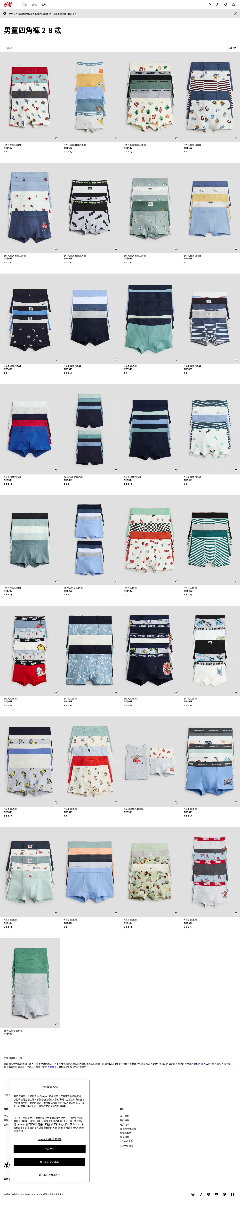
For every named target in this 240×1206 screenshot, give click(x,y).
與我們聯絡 (125, 1132)
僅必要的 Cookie (49, 1162)
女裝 (24, 4)
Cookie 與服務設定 (49, 1175)
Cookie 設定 (126, 1145)
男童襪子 (51, 1066)
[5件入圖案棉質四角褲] (90, 97)
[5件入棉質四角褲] (30, 97)
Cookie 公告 (126, 1141)
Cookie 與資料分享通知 (49, 1139)
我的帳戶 (124, 1120)
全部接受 (49, 1149)
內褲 (200, 1063)
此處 (57, 13)
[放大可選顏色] (6, 152)
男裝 (34, 4)
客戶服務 (124, 1116)
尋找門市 (124, 1124)
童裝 (44, 4)
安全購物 (124, 1137)
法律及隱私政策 (128, 1128)
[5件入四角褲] (150, 319)
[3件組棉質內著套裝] (150, 761)
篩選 (230, 48)
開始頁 (7, 1094)
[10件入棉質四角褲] (90, 429)
